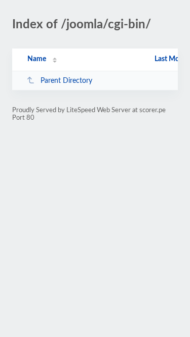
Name (36, 59)
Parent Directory (66, 80)
